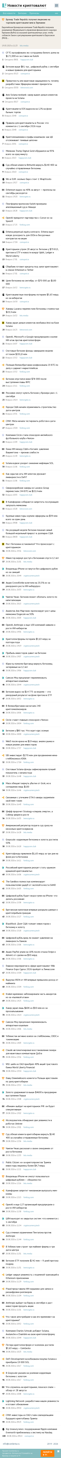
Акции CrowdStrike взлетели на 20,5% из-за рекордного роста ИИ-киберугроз (28, 584)
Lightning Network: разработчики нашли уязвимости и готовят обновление (32, 1402)
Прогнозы (34, 13)
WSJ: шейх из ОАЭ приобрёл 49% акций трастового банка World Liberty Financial (32, 1066)
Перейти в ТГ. (47, 1453)
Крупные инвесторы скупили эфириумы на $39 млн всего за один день (31, 517)
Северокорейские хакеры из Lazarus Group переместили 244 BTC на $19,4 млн (27, 489)
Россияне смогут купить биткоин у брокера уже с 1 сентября (31, 394)
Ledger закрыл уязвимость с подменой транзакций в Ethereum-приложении (32, 1276)
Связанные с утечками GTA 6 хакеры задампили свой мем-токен (30, 799)
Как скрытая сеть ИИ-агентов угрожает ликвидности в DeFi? (26, 475)
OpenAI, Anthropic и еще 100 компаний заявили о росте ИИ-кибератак (30, 626)
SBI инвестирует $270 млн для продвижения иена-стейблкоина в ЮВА (32, 757)
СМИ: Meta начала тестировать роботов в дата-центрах (31, 422)
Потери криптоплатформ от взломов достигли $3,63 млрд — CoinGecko (30, 1346)
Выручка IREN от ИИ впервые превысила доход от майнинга (32, 981)
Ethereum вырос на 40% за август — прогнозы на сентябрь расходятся (30, 191)
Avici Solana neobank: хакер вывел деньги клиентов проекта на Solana (32, 96)
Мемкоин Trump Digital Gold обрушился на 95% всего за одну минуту (30, 152)
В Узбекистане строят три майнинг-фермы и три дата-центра (30, 1248)
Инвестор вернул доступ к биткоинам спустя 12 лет (32, 557)
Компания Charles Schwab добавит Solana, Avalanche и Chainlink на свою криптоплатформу (30, 1332)
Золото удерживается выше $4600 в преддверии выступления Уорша (31, 1094)
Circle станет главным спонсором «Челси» (27, 719)
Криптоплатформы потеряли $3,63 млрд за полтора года (28, 640)
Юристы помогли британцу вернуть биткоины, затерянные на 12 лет (29, 665)
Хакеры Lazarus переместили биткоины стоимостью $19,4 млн (32, 310)
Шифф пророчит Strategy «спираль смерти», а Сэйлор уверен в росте (29, 813)
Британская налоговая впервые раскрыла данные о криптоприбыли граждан (32, 911)
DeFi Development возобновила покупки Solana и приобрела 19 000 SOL (31, 1360)
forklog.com (25, 224)
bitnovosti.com (27, 87)
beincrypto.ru (25, 196)
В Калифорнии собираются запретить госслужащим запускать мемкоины (32, 503)
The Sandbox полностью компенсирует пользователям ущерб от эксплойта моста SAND (31, 883)
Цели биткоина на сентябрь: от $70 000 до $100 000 (31, 282)
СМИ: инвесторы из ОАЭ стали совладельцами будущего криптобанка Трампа (29, 1416)
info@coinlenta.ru (11, 1444)
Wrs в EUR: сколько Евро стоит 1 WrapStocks (28, 178)
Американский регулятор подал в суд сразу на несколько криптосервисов (29, 827)
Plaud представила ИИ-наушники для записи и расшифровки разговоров (29, 1290)
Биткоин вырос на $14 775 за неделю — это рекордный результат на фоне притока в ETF (29, 693)
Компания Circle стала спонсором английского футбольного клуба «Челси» (29, 436)
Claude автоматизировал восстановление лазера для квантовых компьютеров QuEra (31, 1052)
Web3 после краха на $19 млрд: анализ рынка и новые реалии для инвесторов (30, 743)
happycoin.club (27, 59)
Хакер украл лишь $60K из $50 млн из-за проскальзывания (27, 1009)
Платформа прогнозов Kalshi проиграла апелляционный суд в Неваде (26, 205)
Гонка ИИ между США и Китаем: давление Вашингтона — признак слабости (27, 450)
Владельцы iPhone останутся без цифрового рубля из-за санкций (32, 570)
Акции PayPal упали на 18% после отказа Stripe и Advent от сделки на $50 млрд (31, 953)
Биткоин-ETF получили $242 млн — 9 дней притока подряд (32, 1262)
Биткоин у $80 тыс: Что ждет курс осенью (27, 730)
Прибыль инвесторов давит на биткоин (26, 652)
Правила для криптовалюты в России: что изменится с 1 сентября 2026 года (27, 124)
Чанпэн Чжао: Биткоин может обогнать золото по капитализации (31, 598)
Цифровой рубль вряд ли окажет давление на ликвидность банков (29, 939)
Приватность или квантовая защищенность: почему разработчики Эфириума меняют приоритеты (32, 82)
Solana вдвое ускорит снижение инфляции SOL (30, 463)
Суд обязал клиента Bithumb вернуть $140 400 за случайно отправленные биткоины (31, 166)
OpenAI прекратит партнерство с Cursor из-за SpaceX (29, 219)
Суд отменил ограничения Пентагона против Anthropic (28, 1234)
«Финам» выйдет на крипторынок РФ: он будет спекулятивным (30, 1108)
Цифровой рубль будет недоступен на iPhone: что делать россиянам (31, 897)
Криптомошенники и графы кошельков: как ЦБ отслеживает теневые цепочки (29, 138)
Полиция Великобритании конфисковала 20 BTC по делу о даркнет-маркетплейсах (32, 366)
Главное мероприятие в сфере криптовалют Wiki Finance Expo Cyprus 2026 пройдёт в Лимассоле (30, 967)
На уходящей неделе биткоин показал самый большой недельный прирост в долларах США (29, 531)
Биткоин (22, 13)
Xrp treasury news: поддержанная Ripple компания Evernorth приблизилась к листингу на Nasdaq (31, 1430)
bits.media (24, 45)
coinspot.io (25, 73)
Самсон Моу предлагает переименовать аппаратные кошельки (26, 679)
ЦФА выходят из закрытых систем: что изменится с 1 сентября (32, 1220)
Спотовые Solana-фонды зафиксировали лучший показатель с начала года (31, 771)
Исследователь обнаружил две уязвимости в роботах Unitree (29, 1122)
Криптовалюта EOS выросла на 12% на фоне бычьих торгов (29, 110)
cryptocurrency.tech (32, 575)
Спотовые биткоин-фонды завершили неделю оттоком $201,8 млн (29, 352)
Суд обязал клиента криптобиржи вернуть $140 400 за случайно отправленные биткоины (30, 1136)
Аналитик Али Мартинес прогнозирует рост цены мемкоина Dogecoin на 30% (31, 612)
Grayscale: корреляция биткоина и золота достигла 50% (32, 841)
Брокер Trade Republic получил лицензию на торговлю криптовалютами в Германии (28, 21)
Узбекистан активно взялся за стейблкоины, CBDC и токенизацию (32, 1038)
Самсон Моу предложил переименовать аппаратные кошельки (26, 1023)
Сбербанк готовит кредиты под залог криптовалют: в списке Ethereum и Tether (32, 268)
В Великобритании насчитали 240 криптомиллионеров (23, 707)
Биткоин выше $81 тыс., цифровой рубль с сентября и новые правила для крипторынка (32, 68)
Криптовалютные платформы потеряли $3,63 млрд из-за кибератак (32, 296)
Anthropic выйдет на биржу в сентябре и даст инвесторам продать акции (29, 1304)
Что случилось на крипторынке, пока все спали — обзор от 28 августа (31, 1388)
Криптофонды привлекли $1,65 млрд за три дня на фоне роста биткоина (32, 855)
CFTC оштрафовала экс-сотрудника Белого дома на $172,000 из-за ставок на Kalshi (32, 54)
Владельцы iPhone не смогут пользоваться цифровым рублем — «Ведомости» (27, 1178)
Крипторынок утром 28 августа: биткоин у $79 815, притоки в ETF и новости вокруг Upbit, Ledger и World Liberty (32, 252)
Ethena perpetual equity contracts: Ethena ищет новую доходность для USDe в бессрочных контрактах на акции (30, 235)
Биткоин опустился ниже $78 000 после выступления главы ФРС (26, 380)
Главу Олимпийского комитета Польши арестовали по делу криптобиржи (32, 1080)
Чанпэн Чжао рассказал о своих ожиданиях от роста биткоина (29, 1150)
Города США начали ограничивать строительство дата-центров (31, 408)
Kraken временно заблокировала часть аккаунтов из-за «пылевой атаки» (31, 995)
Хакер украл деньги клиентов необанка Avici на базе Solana (32, 324)
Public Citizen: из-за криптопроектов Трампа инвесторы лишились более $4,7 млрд (28, 1164)
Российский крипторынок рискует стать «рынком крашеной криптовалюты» (30, 869)
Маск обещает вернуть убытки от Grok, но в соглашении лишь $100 (28, 785)
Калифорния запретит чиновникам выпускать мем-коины (32, 1192)
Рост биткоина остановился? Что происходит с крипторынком (30, 545)
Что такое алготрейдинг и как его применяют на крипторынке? (30, 1318)
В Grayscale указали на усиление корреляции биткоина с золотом (28, 1374)
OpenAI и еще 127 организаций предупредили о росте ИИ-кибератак (30, 1206)
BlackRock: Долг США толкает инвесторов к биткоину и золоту (28, 925)
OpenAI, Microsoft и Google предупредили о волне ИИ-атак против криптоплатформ (31, 338)
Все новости (9, 13)
